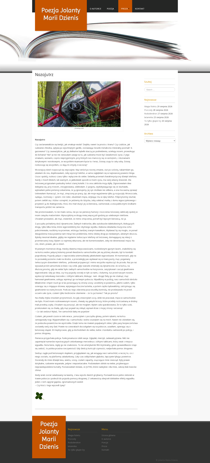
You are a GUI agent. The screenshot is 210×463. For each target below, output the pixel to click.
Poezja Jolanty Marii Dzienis (60, 13)
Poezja (110, 8)
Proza (124, 8)
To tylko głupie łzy (152, 121)
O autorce (95, 8)
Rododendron (150, 113)
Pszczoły (148, 110)
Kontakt (139, 8)
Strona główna (108, 435)
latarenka (148, 117)
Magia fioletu (150, 106)
